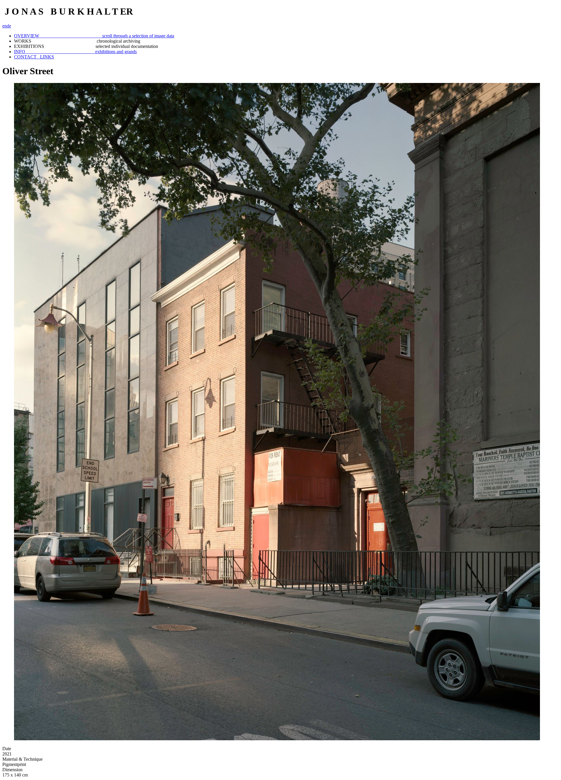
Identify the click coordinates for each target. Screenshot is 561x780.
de (9, 25)
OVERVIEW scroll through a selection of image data (94, 35)
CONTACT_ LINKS (34, 56)
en (4, 25)
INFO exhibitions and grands (75, 51)
